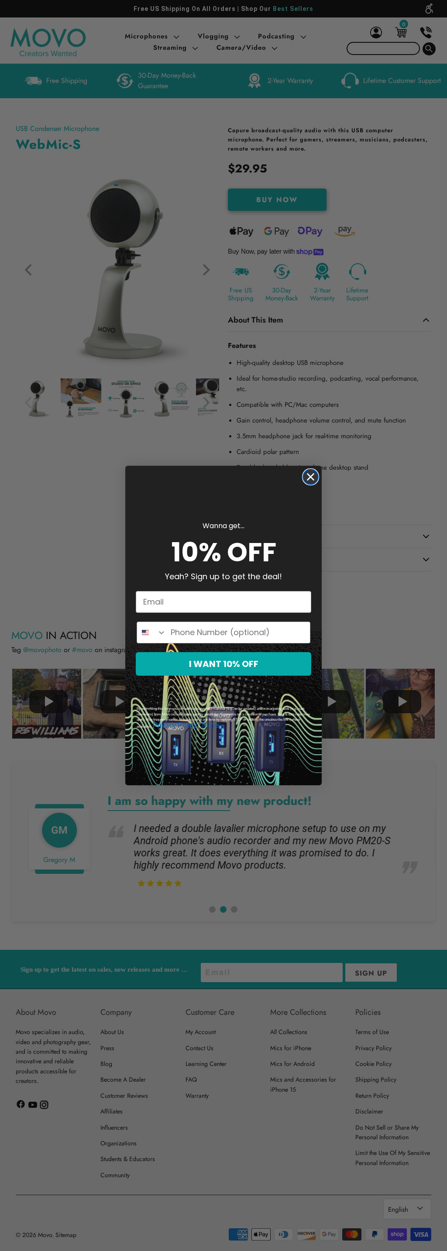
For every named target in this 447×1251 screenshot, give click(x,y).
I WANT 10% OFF (223, 664)
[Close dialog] (310, 477)
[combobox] (151, 632)
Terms (210, 725)
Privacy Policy (175, 725)
